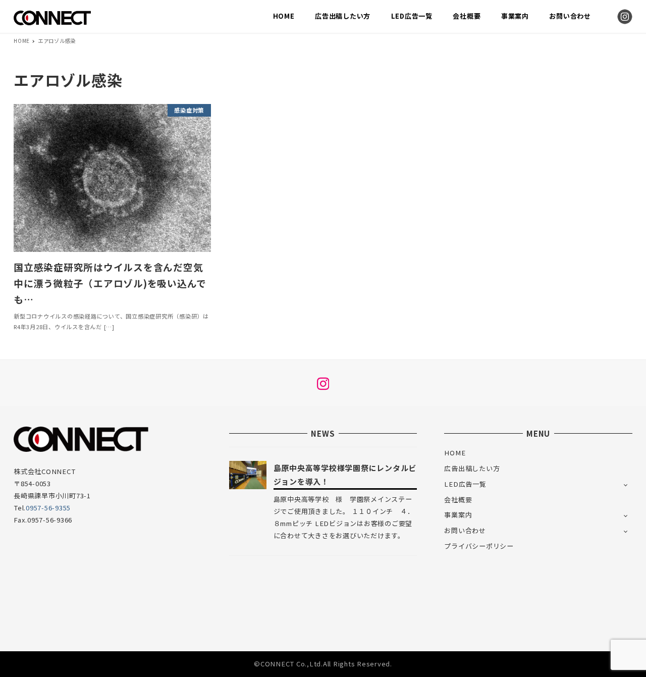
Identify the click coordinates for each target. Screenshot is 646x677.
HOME (454, 452)
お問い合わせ (465, 530)
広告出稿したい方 (472, 468)
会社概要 (458, 499)
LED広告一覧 (465, 484)
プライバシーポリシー (479, 546)
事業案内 (458, 514)
